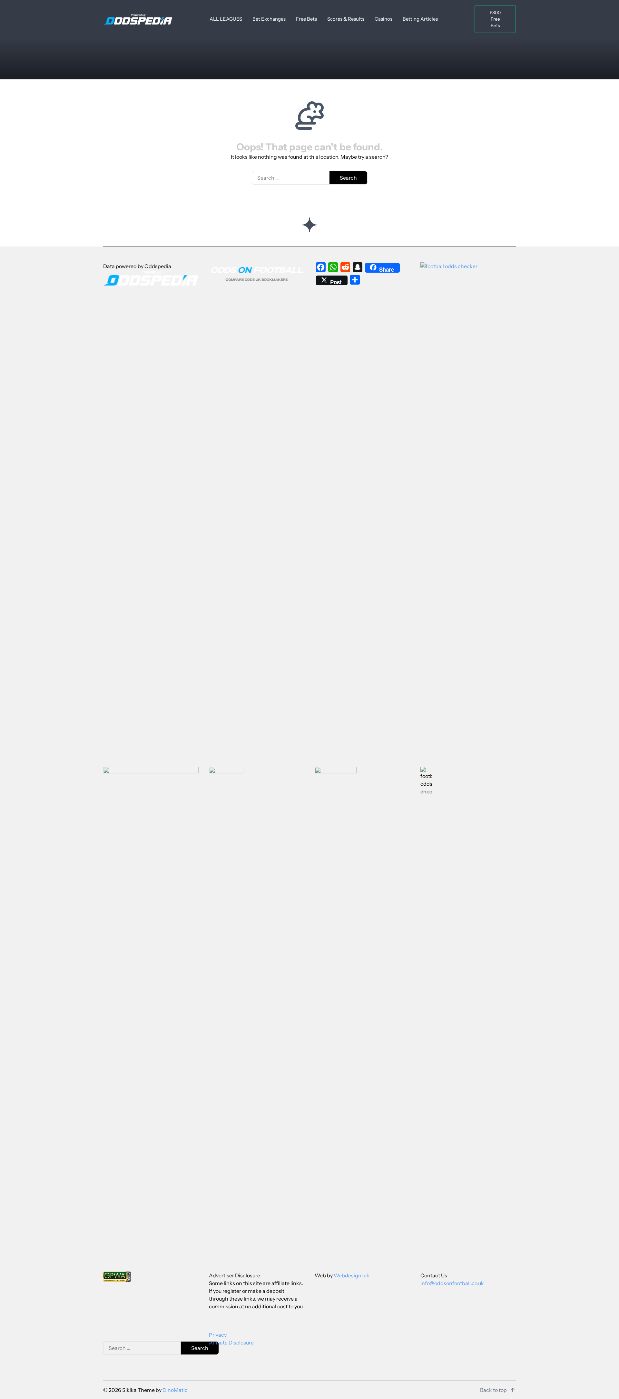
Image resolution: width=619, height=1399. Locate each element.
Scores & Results (345, 19)
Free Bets (306, 19)
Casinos (383, 19)
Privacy (218, 1335)
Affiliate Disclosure (231, 1342)
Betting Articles (420, 19)
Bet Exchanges (269, 19)
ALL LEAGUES (226, 19)
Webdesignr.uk (351, 1275)
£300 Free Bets (495, 19)
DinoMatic (175, 1390)
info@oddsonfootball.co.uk (452, 1283)
